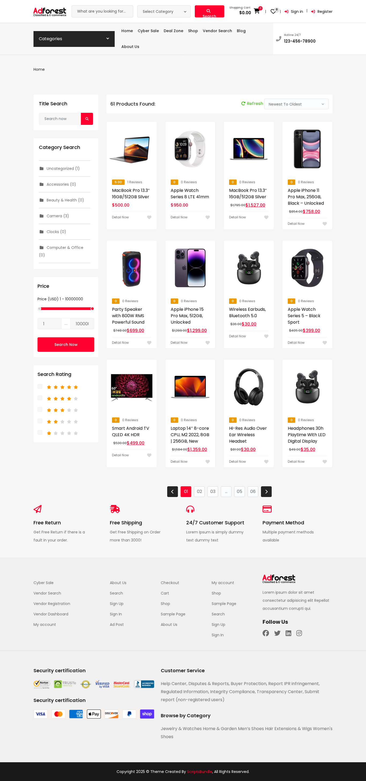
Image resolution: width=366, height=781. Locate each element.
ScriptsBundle (199, 771)
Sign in (297, 11)
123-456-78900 (300, 41)
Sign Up (117, 603)
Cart (165, 593)
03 (212, 491)
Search (116, 593)
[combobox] (164, 11)
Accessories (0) (61, 184)
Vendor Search (217, 30)
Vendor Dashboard (50, 614)
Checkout (170, 582)
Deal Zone (173, 30)
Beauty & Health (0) (65, 200)
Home (127, 30)
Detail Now (120, 217)
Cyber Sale (148, 30)
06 (253, 491)
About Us (130, 46)
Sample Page (173, 614)
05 (239, 491)
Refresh (255, 103)
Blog (241, 30)
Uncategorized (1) (63, 168)
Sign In (116, 614)
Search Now (66, 344)
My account (44, 624)
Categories (50, 39)
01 (186, 491)
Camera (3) (57, 216)
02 (199, 491)
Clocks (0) (56, 231)
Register (325, 11)
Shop (193, 30)
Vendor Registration (51, 603)
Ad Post (117, 624)
